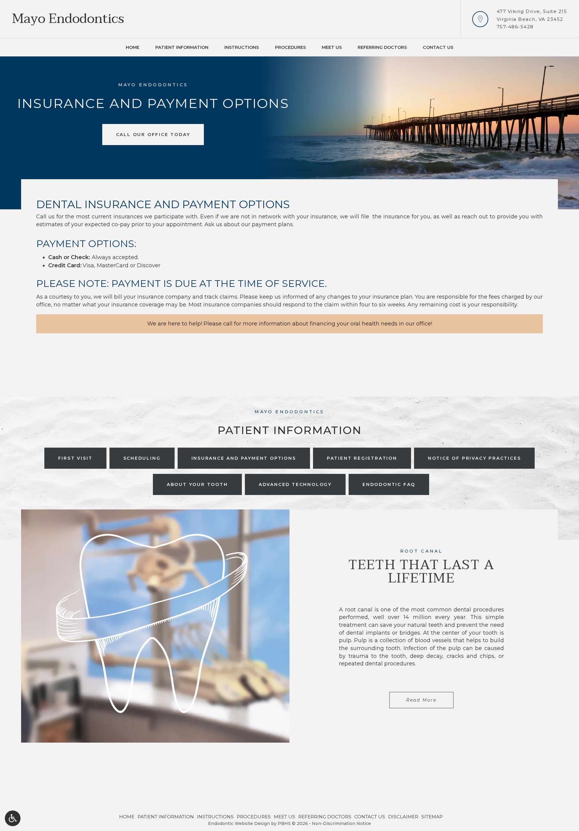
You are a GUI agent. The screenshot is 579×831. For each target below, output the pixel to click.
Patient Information (181, 47)
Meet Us (332, 47)
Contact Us (438, 47)
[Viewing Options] (13, 818)
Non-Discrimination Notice (341, 823)
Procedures (290, 47)
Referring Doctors (382, 47)
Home (132, 47)
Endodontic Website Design (239, 823)
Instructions (241, 47)
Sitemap (432, 817)
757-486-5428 (515, 27)
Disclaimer (403, 817)
